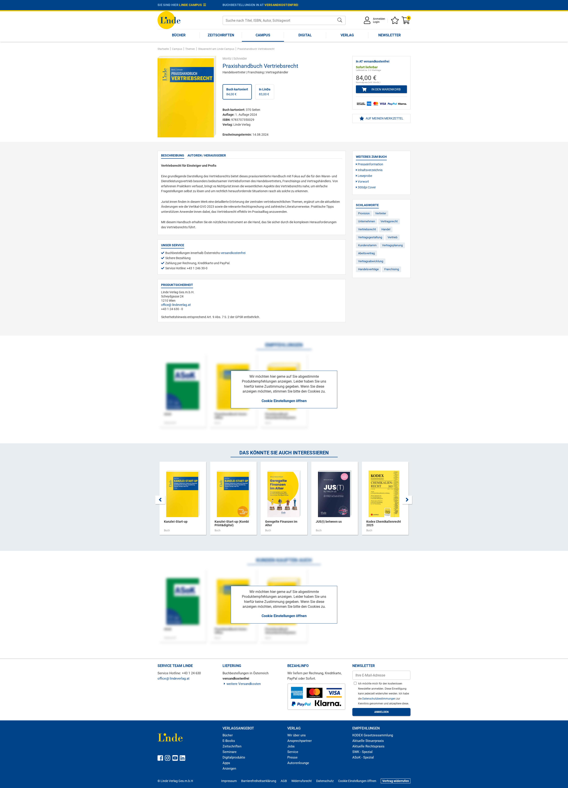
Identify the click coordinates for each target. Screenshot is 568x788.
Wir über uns (296, 735)
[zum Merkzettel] (395, 22)
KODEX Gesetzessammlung (372, 735)
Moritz (227, 58)
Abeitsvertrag (366, 253)
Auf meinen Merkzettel (384, 118)
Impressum (229, 781)
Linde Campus (191, 5)
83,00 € (264, 92)
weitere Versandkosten (244, 684)
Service (292, 752)
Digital (305, 35)
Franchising (391, 269)
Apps (226, 763)
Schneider (240, 58)
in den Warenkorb (386, 89)
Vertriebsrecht (367, 229)
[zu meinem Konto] (368, 22)
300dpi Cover (366, 187)
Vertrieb (392, 237)
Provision (364, 213)
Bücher (178, 35)
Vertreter (380, 213)
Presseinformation (370, 164)
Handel (385, 229)
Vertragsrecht (389, 221)
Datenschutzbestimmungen (379, 698)
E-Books (229, 741)
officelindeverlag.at (176, 305)
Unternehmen (366, 221)
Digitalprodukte (234, 757)
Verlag (347, 35)
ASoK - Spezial (363, 757)
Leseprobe (364, 176)
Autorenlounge (298, 763)
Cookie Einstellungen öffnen (284, 401)
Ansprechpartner (299, 741)
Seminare (230, 752)
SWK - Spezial (362, 752)
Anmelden (379, 18)
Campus (263, 35)
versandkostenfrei (281, 5)
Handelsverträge (368, 269)
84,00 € (237, 92)
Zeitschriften (221, 35)
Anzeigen (229, 768)
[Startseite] (169, 20)
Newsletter (389, 35)
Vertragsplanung (392, 245)
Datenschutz (325, 781)
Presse (292, 757)
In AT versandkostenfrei (372, 61)
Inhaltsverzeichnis (370, 170)
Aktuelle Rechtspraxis (368, 746)
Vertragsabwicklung (370, 261)
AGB (284, 781)
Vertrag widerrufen (395, 781)
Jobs (291, 746)
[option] (183, 500)
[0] (406, 22)
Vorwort (363, 181)
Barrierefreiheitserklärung (258, 781)
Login (376, 21)
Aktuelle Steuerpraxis (368, 741)
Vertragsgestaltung (370, 237)
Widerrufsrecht (301, 781)
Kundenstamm (367, 245)
